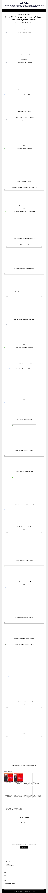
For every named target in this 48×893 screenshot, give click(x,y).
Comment (24, 822)
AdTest (5, 875)
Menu (42, 10)
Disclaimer (6, 880)
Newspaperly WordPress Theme (29, 891)
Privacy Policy (6, 886)
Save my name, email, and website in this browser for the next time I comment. (24, 844)
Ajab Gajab (24, 3)
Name (13, 839)
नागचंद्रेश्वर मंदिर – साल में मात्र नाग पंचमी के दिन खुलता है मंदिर (24, 117)
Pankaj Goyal (30, 22)
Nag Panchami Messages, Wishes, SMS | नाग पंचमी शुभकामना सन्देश (24, 187)
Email (34, 839)
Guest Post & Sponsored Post (9, 883)
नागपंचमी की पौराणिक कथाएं (24, 244)
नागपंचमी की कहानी (24, 59)
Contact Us (6, 878)
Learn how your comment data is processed (28, 849)
